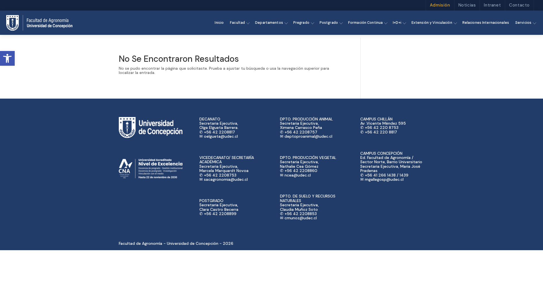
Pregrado (301, 22)
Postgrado (329, 22)
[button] (7, 58)
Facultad (237, 22)
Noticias (467, 5)
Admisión (440, 5)
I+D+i (397, 22)
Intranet (492, 5)
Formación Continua (365, 22)
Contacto (519, 5)
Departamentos (269, 22)
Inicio (219, 22)
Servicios (523, 22)
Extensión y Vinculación (431, 22)
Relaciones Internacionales (485, 22)
